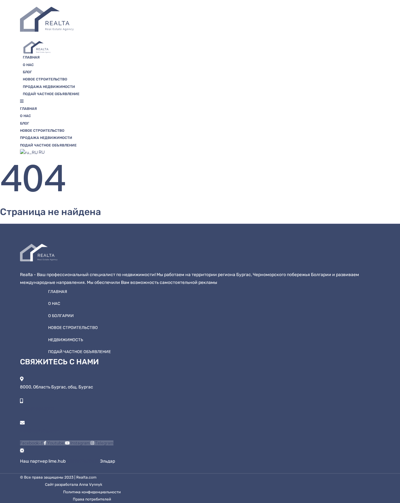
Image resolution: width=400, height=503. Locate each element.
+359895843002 (37, 409)
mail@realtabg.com (39, 431)
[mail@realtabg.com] (22, 423)
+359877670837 (83, 461)
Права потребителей (92, 499)
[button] (168, 101)
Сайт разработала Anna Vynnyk (73, 484)
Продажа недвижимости (49, 87)
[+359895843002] (21, 401)
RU (41, 152)
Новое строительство (45, 79)
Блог (27, 72)
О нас (28, 65)
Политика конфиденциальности (92, 492)
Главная (31, 57)
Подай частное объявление (51, 94)
